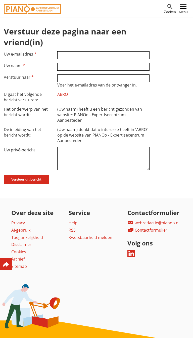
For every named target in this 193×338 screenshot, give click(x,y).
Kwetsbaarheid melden (90, 237)
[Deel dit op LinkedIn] (131, 256)
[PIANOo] (32, 13)
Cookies (18, 252)
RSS (72, 230)
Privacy (18, 223)
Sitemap (19, 266)
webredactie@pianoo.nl (156, 223)
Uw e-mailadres (20, 54)
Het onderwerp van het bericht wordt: (26, 111)
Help (73, 223)
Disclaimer (21, 244)
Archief (18, 259)
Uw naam (14, 65)
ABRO (62, 94)
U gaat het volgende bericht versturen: (23, 97)
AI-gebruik (20, 230)
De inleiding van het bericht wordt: (22, 132)
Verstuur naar (19, 77)
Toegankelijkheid (27, 237)
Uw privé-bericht (19, 150)
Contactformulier (150, 230)
